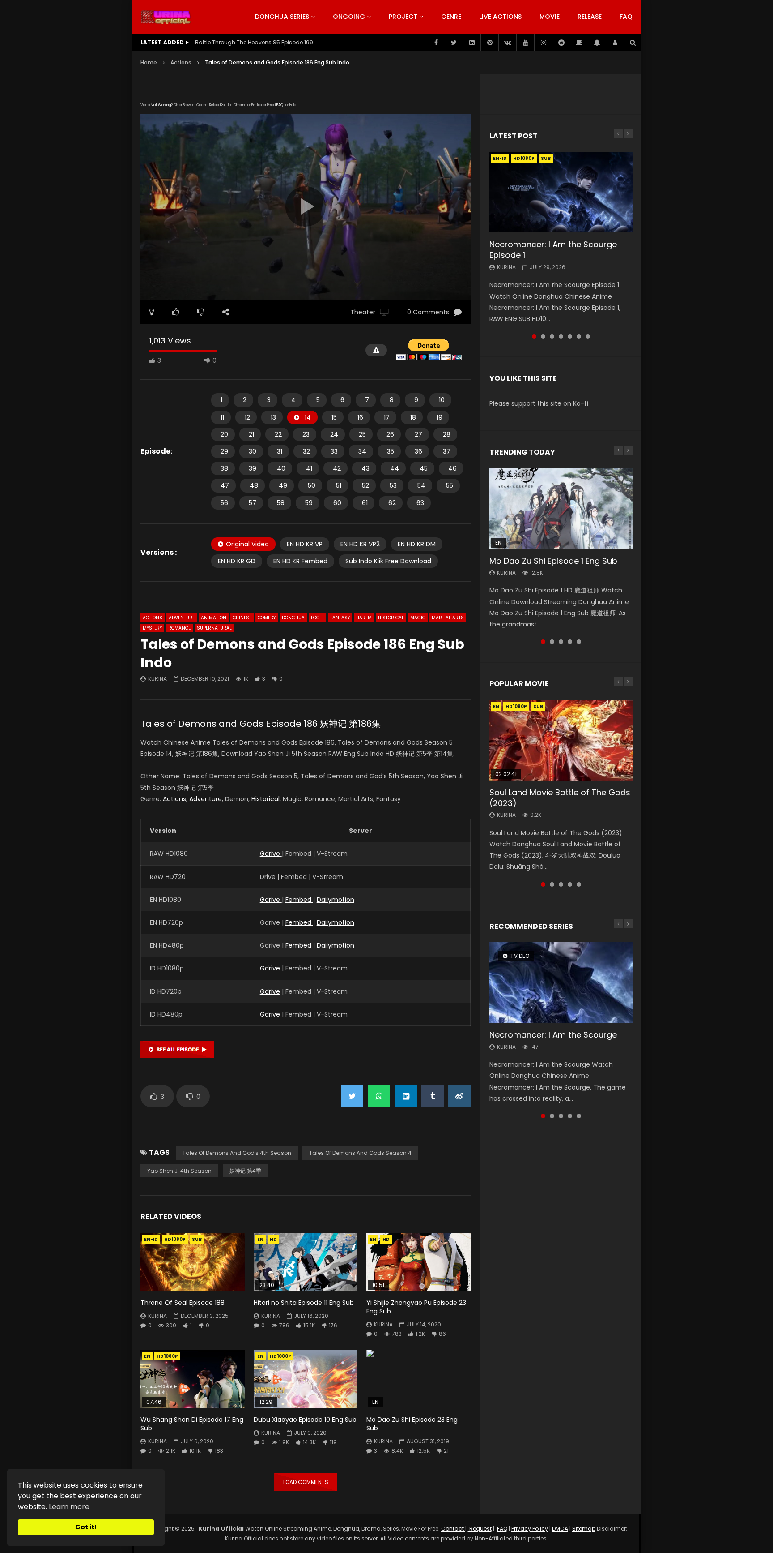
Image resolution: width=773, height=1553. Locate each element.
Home (148, 62)
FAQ (626, 16)
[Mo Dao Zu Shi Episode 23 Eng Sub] (418, 1379)
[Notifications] (597, 42)
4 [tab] (561, 336)
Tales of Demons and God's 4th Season (237, 1153)
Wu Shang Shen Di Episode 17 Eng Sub (191, 1424)
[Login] (615, 42)
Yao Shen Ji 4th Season (179, 1171)
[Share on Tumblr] (432, 1096)
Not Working (161, 105)
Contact (453, 1528)
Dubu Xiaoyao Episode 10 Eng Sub (305, 1419)
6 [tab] (579, 336)
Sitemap (583, 1528)
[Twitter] (454, 42)
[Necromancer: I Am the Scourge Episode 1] (561, 192)
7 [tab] (588, 336)
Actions (180, 62)
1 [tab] (534, 336)
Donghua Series (282, 16)
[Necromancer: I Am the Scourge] (561, 982)
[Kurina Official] (165, 17)
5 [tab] (570, 336)
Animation (213, 617)
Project (403, 16)
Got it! (86, 1527)
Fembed (299, 899)
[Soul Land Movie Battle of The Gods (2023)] (561, 740)
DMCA (560, 1528)
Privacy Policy (529, 1528)
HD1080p (175, 1239)
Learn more (69, 1507)
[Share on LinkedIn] (406, 1096)
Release (590, 16)
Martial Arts (448, 617)
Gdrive (271, 853)
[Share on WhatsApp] (379, 1096)
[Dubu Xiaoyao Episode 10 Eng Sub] (306, 1379)
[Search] (632, 42)
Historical (391, 617)
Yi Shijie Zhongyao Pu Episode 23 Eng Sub (416, 1307)
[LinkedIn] (471, 42)
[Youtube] (525, 42)
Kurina (157, 678)
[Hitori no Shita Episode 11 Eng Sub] (306, 1262)
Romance (179, 628)
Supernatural (214, 628)
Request (480, 1528)
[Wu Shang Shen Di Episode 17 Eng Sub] (192, 1379)
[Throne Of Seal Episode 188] (192, 1262)
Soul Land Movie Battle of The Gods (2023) (559, 798)
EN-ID (151, 1239)
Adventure (182, 617)
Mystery (152, 628)
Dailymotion (335, 899)
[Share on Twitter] (352, 1096)
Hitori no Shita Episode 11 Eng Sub (304, 1302)
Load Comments (305, 1482)
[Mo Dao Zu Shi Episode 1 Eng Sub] (561, 508)
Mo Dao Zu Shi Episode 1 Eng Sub (553, 560)
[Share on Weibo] (459, 1096)
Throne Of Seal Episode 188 (182, 1302)
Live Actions (500, 16)
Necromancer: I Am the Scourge (553, 1034)
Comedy (267, 617)
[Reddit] (561, 42)
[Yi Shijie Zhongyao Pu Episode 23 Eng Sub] (418, 1262)
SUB (197, 1239)
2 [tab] (543, 336)
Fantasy (340, 617)
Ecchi (317, 617)
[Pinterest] (489, 42)
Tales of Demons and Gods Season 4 (360, 1153)
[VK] (507, 42)
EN (260, 1239)
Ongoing (349, 16)
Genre (451, 16)
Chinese (242, 617)
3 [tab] (552, 336)
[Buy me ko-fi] (579, 42)
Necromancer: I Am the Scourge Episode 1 (553, 250)
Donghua (293, 617)
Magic (417, 617)
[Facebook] (436, 42)
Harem (364, 617)
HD (273, 1239)
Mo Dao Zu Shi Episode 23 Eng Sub (412, 1424)
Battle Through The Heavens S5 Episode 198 (254, 42)
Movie (549, 16)
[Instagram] (543, 42)
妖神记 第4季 (245, 1171)
